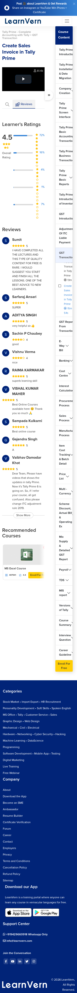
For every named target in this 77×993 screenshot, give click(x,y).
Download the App (14, 796)
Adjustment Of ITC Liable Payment (66, 235)
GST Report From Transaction (66, 326)
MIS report (63, 593)
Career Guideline (65, 652)
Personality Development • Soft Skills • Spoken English (37, 708)
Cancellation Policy (15, 867)
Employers (9, 848)
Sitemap (8, 880)
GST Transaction (66, 255)
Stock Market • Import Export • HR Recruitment (32, 702)
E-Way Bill (61, 346)
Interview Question (65, 638)
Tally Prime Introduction (66, 52)
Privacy (7, 854)
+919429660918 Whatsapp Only (26, 934)
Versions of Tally (64, 608)
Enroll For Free (38, 575)
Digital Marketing (13, 760)
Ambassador (10, 809)
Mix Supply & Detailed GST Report (64, 548)
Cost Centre (63, 373)
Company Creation (65, 91)
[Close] (74, 4)
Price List (62, 476)
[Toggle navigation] (67, 21)
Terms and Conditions (16, 861)
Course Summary (65, 623)
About (7, 790)
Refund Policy (11, 874)
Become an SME (13, 803)
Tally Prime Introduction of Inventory (66, 199)
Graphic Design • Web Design (21, 721)
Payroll (63, 570)
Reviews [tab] (26, 104)
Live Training (11, 766)
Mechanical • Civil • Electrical (21, 728)
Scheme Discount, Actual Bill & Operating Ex (65, 515)
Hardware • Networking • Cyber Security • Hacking (34, 734)
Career (7, 835)
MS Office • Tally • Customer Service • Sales (30, 715)
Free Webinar (11, 773)
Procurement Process (66, 403)
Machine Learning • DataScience (23, 740)
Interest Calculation (66, 388)
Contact (8, 841)
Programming (11, 747)
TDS (61, 580)
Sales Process (64, 418)
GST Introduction (66, 216)
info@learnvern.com (19, 941)
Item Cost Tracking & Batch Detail (64, 454)
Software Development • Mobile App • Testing (31, 753)
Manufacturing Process (66, 433)
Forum (7, 829)
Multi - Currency (65, 491)
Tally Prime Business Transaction (66, 156)
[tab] (7, 104)
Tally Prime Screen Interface (65, 110)
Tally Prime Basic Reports (64, 177)
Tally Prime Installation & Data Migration (66, 71)
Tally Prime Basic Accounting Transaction (66, 134)
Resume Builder (13, 816)
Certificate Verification (17, 822)
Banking (64, 361)
